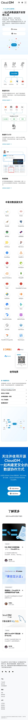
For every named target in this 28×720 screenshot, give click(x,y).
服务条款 (3, 707)
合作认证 (3, 696)
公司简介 (3, 703)
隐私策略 (3, 709)
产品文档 (3, 682)
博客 (2, 692)
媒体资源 (3, 694)
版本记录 (3, 684)
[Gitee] (22, 2)
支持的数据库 (4, 685)
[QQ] (9, 671)
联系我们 (3, 705)
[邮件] (12, 671)
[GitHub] (19, 2)
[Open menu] (25, 2)
